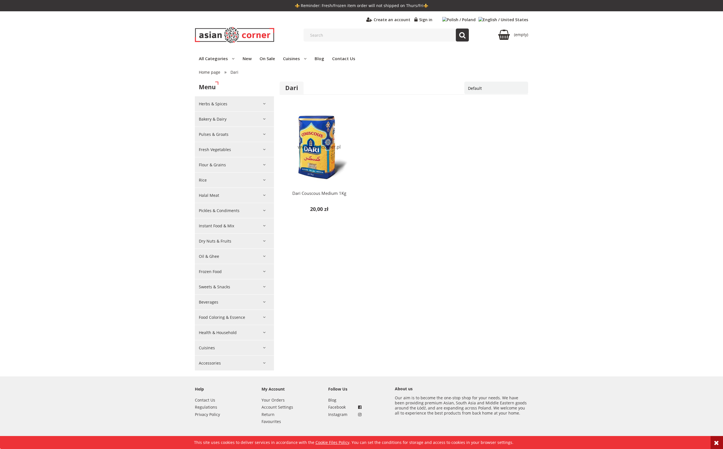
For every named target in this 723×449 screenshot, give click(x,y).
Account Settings (277, 407)
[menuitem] (217, 58)
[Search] (462, 35)
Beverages (208, 302)
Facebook (337, 407)
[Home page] (234, 35)
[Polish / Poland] (459, 20)
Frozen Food (210, 271)
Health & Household (218, 332)
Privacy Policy (207, 414)
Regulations (206, 407)
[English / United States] (503, 20)
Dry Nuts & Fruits (215, 241)
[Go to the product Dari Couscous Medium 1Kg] (319, 147)
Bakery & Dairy (213, 119)
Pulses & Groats (213, 134)
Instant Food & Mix (216, 225)
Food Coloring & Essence (222, 317)
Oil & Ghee (209, 256)
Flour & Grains (212, 164)
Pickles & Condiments (219, 210)
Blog (332, 400)
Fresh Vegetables (215, 149)
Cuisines (207, 347)
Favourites (271, 421)
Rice (203, 180)
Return (268, 414)
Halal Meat (209, 195)
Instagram (337, 414)
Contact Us (205, 400)
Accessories (210, 363)
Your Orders (273, 400)
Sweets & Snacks (214, 286)
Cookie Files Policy (332, 442)
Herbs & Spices (213, 103)
